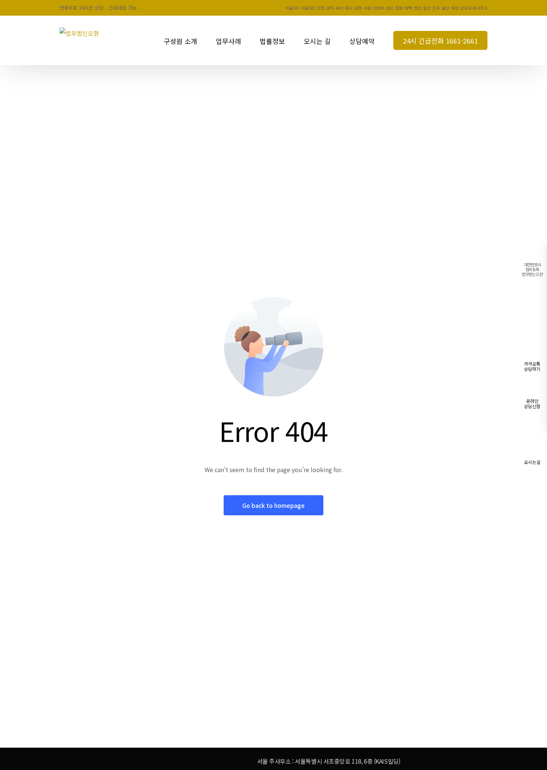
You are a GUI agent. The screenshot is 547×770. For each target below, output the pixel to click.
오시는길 (532, 462)
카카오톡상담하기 (532, 366)
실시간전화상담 (532, 306)
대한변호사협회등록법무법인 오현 (532, 269)
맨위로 (532, 485)
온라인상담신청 (532, 403)
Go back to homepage (273, 505)
